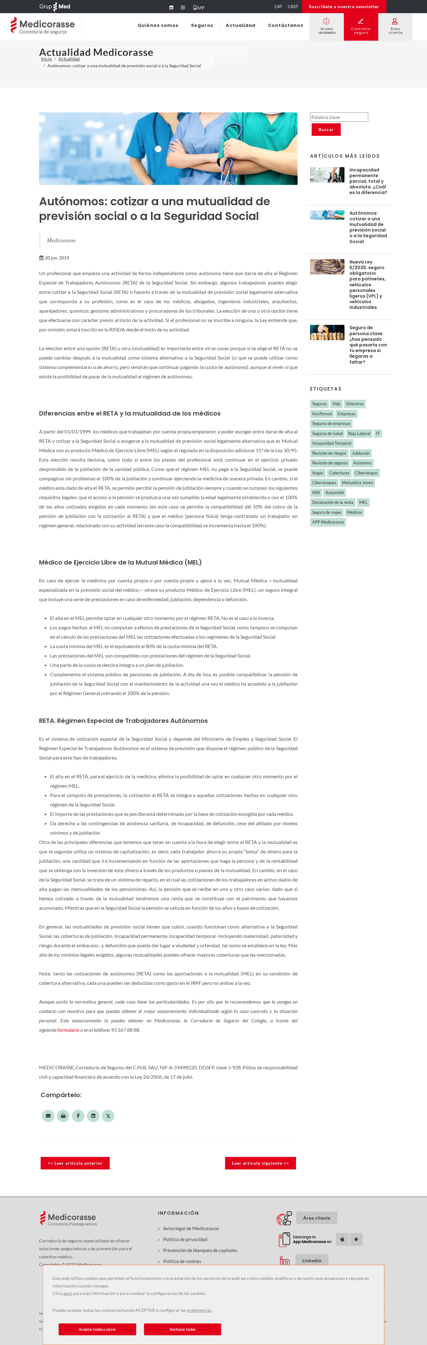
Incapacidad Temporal (331, 443)
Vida (336, 403)
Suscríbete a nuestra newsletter (344, 6)
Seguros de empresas (331, 423)
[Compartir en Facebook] (78, 1116)
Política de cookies (182, 1261)
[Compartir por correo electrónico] (48, 1116)
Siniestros (355, 403)
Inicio (46, 58)
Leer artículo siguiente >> (260, 1163)
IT (378, 433)
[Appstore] (342, 1239)
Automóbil (334, 492)
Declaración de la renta (333, 502)
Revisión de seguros (330, 462)
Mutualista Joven (357, 482)
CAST (293, 6)
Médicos (354, 512)
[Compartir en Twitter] (108, 1116)
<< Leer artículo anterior (75, 1163)
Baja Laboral (359, 433)
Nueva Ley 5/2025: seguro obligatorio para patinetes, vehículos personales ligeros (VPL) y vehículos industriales (367, 285)
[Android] (356, 1239)
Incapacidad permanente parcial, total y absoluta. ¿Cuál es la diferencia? (368, 181)
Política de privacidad (185, 1239)
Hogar (318, 472)
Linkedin (315, 1260)
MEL (363, 502)
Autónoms (362, 462)
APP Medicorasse (328, 521)
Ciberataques (324, 482)
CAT (278, 6)
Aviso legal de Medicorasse (191, 1228)
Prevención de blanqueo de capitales (200, 1250)
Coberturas (339, 472)
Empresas (346, 413)
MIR (316, 492)
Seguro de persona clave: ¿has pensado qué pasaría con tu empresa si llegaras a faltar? (368, 345)
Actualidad (69, 58)
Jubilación (360, 453)
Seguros (319, 403)
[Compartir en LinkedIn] (93, 1116)
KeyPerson (322, 413)
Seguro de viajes (326, 512)
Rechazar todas (182, 1329)
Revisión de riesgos (329, 453)
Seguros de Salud (327, 433)
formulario (68, 1030)
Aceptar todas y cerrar (97, 1329)
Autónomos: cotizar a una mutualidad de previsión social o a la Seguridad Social (368, 227)
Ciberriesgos (366, 472)
